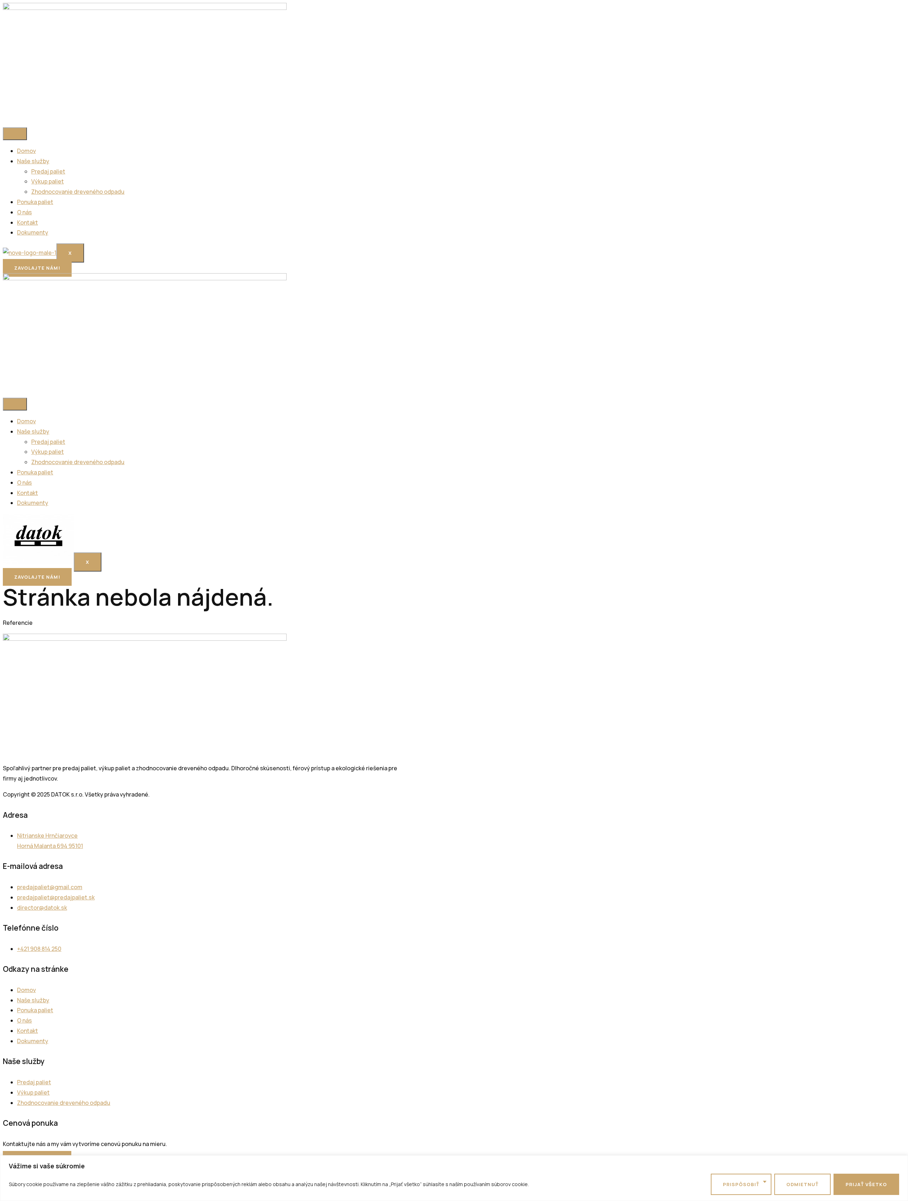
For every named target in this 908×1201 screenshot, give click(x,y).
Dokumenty (32, 232)
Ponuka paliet (35, 202)
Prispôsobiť (741, 1184)
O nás (24, 212)
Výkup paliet (47, 181)
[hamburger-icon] (15, 133)
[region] (454, 1178)
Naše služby (33, 161)
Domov (26, 151)
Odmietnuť (802, 1184)
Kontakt (27, 222)
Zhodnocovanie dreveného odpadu (77, 191)
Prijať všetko (866, 1184)
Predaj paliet (48, 171)
